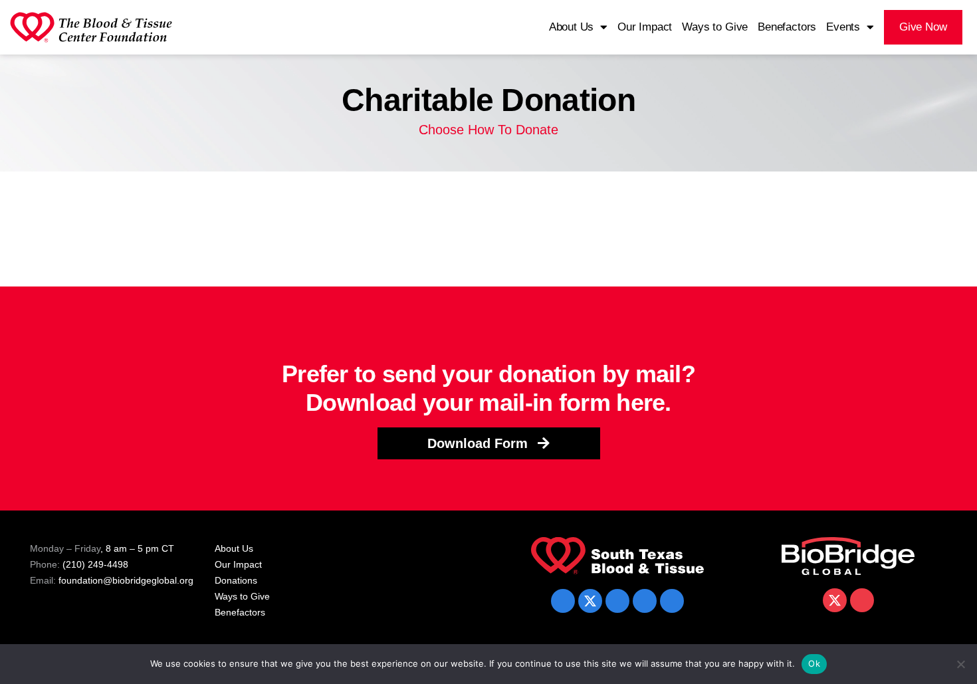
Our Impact (644, 27)
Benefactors (787, 27)
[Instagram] (672, 601)
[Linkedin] (617, 601)
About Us (571, 27)
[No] (960, 664)
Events (843, 27)
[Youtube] (645, 601)
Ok (814, 663)
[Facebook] (563, 601)
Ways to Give (715, 27)
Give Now (923, 27)
